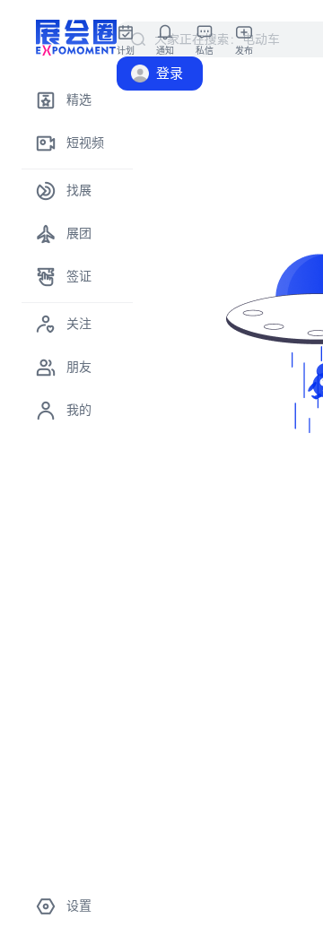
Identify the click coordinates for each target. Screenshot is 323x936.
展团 (79, 233)
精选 (79, 100)
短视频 (85, 143)
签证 (79, 276)
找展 (79, 190)
